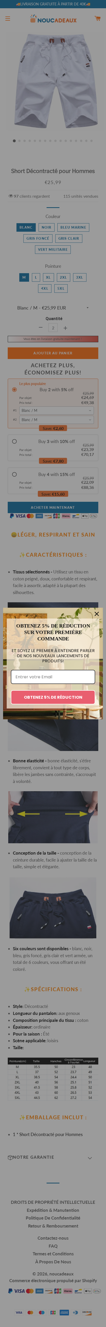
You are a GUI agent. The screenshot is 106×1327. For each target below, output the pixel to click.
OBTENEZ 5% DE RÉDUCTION (53, 697)
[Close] (97, 614)
